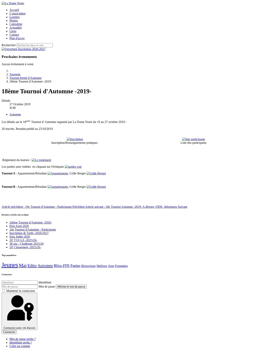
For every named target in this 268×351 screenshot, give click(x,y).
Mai (23, 265)
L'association (17, 13)
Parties (75, 266)
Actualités (15, 27)
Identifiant (45, 282)
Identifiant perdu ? (20, 342)
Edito (32, 265)
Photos (13, 20)
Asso (111, 266)
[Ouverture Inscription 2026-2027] (24, 49)
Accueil (14, 10)
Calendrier (15, 24)
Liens (12, 31)
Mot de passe (47, 286)
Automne (15, 114)
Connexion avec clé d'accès (19, 327)
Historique (88, 266)
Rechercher (9, 45)
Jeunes (10, 264)
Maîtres (102, 266)
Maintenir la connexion (20, 290)
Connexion (9, 332)
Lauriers (14, 17)
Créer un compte (19, 346)
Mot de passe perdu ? (22, 339)
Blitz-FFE (62, 266)
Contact (14, 34)
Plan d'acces (17, 38)
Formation (121, 266)
